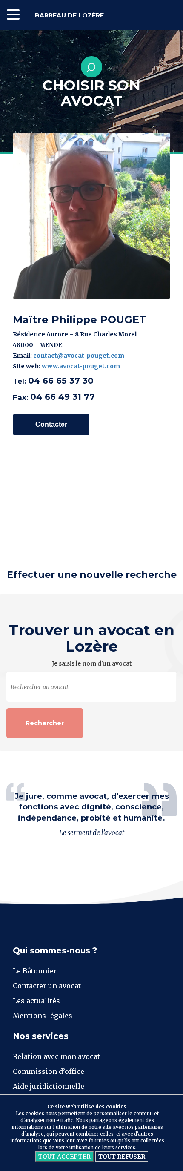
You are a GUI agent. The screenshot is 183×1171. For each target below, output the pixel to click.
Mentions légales (42, 1015)
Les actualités (36, 1000)
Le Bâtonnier (35, 971)
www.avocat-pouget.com (81, 366)
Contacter (51, 424)
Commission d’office (48, 1071)
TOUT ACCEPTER (64, 1156)
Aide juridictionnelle (48, 1086)
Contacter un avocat (47, 986)
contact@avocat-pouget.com (78, 355)
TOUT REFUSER (121, 1156)
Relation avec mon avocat (56, 1056)
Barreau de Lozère (69, 15)
